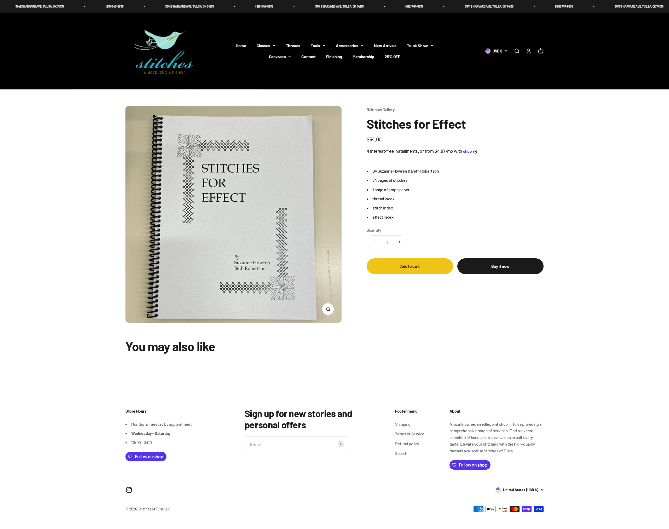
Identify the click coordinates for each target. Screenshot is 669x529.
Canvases (277, 56)
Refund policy (407, 443)
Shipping (403, 424)
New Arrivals (385, 45)
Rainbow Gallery (381, 109)
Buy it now (500, 266)
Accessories (347, 45)
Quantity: (375, 229)
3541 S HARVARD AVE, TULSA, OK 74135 (149, 6)
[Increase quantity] (399, 242)
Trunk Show (417, 45)
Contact (308, 56)
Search (401, 453)
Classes (263, 45)
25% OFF (392, 56)
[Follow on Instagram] (128, 489)
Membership (363, 56)
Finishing (334, 56)
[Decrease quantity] (374, 242)
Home (241, 45)
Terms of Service (409, 433)
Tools (315, 45)
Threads (293, 45)
